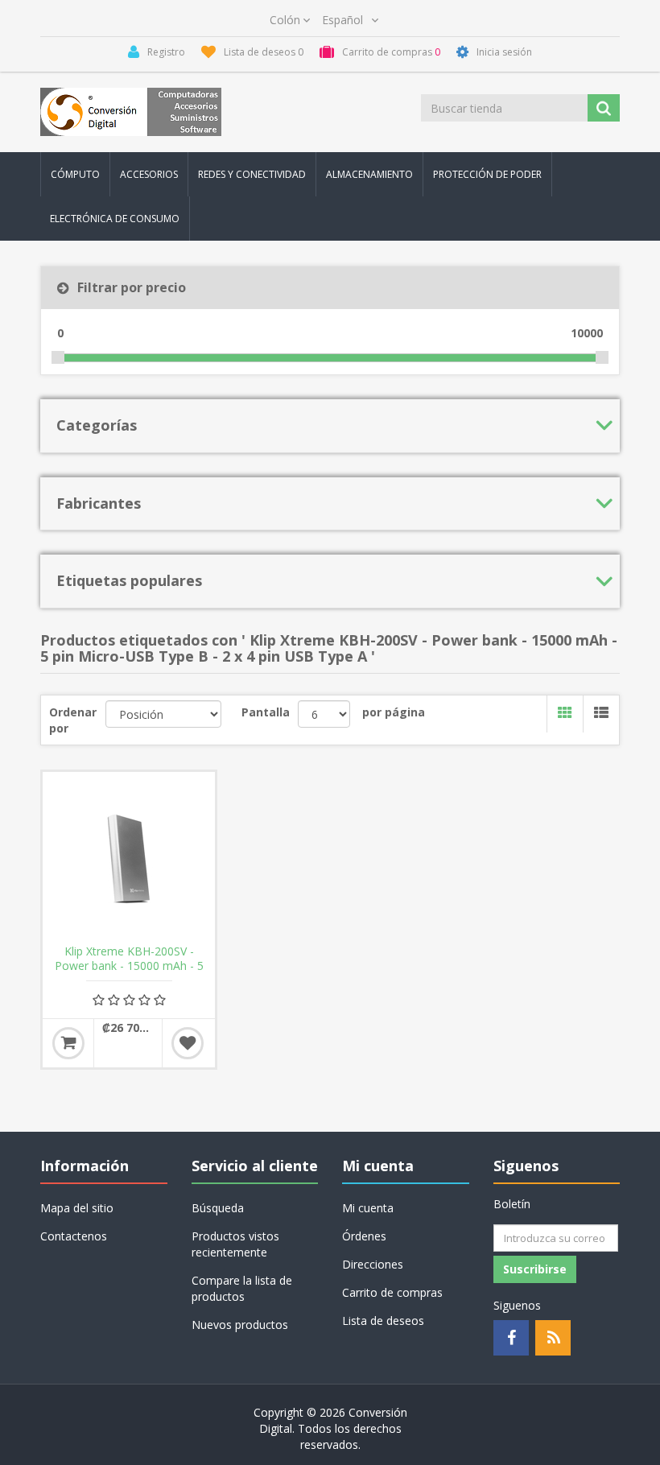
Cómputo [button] (75, 174)
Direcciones (372, 1264)
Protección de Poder (487, 174)
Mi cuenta (368, 1207)
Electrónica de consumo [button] (114, 218)
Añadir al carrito (68, 1043)
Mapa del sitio (76, 1207)
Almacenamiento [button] (369, 174)
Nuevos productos (240, 1324)
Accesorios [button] (149, 174)
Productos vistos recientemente (235, 1244)
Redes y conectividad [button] (252, 174)
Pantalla (265, 712)
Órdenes (364, 1236)
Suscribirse (535, 1269)
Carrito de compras (392, 1292)
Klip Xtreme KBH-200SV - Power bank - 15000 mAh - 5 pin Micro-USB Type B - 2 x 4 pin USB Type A (129, 973)
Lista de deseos (383, 1320)
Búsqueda (218, 1207)
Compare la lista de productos (242, 1288)
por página (393, 712)
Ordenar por (73, 720)
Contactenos (73, 1236)
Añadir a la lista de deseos (187, 1043)
